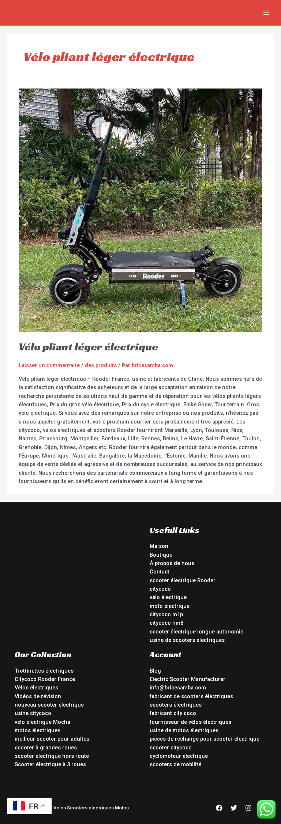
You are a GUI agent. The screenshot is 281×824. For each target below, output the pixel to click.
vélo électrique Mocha (42, 722)
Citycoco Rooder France (45, 679)
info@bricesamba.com (178, 687)
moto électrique (170, 606)
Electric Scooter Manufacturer (187, 679)
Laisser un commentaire (49, 365)
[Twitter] (234, 808)
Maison (159, 546)
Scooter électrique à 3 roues (50, 764)
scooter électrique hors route (52, 756)
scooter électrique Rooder (183, 580)
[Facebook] (219, 808)
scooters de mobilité (175, 764)
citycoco (160, 589)
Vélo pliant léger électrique (88, 347)
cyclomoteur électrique (179, 756)
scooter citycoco (171, 747)
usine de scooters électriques (187, 640)
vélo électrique (168, 597)
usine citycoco (33, 713)
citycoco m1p (166, 614)
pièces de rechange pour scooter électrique (204, 738)
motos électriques (37, 730)
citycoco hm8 (166, 623)
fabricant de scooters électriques (191, 696)
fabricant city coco (173, 713)
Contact (159, 571)
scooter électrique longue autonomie (196, 631)
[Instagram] (248, 808)
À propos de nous (172, 563)
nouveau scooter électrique (49, 704)
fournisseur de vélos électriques (190, 722)
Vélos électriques (36, 687)
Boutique (161, 555)
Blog (155, 670)
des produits (101, 365)
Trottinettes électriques (44, 670)
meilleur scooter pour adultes (52, 738)
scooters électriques (176, 704)
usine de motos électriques (184, 730)
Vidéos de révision (38, 696)
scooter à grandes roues (46, 747)
